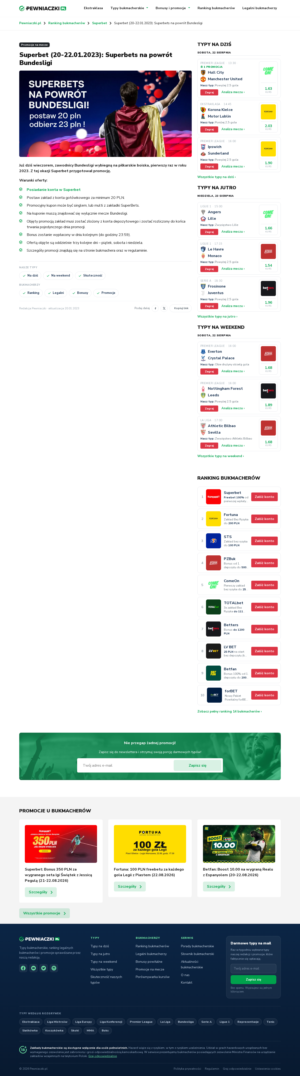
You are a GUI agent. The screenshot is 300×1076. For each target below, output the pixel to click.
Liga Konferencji (111, 1022)
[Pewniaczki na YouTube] (34, 968)
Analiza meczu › (233, 92)
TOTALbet (233, 603)
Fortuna (231, 515)
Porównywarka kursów (153, 977)
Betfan (230, 669)
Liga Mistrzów (57, 1022)
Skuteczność (92, 275)
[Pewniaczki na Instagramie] (54, 968)
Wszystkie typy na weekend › (220, 456)
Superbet (99, 23)
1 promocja (213, 67)
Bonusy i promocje (171, 8)
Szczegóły (38, 892)
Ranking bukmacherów (216, 8)
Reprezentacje (248, 1022)
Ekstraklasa (93, 8)
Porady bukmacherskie (197, 946)
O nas (185, 975)
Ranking (33, 293)
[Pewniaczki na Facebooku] (23, 968)
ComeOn (231, 581)
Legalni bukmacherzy (259, 8)
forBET (231, 691)
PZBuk (230, 559)
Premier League (141, 1022)
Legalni (58, 293)
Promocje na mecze (34, 45)
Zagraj (209, 92)
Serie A (206, 1022)
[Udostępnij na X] (164, 308)
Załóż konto (264, 497)
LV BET (230, 647)
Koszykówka (54, 1030)
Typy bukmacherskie (127, 8)
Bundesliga (186, 1022)
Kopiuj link (181, 308)
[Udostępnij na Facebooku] (155, 308)
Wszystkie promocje (41, 913)
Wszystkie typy (101, 969)
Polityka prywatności (187, 1069)
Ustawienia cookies (268, 1069)
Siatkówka (30, 1030)
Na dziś (32, 275)
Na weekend (60, 275)
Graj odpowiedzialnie (102, 1056)
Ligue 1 (225, 1022)
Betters (231, 625)
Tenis (270, 1022)
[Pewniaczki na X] (44, 968)
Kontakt (186, 982)
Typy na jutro (100, 954)
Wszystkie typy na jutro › (217, 316)
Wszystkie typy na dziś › (216, 177)
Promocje (108, 293)
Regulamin (212, 1069)
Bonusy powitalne (149, 961)
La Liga (165, 1022)
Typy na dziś (99, 946)
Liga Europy (83, 1022)
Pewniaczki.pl (30, 23)
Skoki (75, 1030)
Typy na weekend (103, 961)
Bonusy (82, 293)
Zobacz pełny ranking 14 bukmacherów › (229, 711)
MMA (90, 1030)
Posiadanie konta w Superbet (54, 189)
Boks (105, 1030)
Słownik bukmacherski (197, 954)
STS (228, 537)
